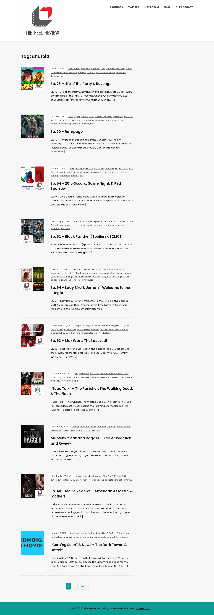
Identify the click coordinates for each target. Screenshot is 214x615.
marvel (67, 225)
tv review (95, 430)
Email (167, 7)
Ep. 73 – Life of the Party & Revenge (81, 83)
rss (61, 75)
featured (95, 68)
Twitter (133, 7)
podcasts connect (105, 72)
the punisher (126, 377)
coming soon (87, 116)
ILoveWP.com (143, 608)
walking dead (71, 380)
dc (76, 373)
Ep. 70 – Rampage (67, 131)
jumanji (120, 273)
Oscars (103, 172)
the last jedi (105, 332)
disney (86, 325)
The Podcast (184, 7)
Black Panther (86, 221)
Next (84, 586)
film (103, 68)
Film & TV (110, 68)
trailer (66, 430)
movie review (70, 72)
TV (61, 380)
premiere (120, 72)
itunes (129, 68)
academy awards (84, 168)
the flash (114, 377)
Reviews (55, 75)
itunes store (57, 72)
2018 (70, 68)
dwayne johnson (103, 116)
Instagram (151, 7)
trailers (73, 430)
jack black (110, 273)
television (105, 377)
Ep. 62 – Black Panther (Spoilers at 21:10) (86, 236)
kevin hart (62, 276)
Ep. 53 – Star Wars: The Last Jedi (79, 340)
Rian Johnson (77, 332)
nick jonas (106, 276)
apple (76, 68)
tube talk (55, 380)
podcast (91, 72)
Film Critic (120, 68)
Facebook (116, 7)
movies (82, 72)
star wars (94, 332)
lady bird (72, 276)
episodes (85, 68)
